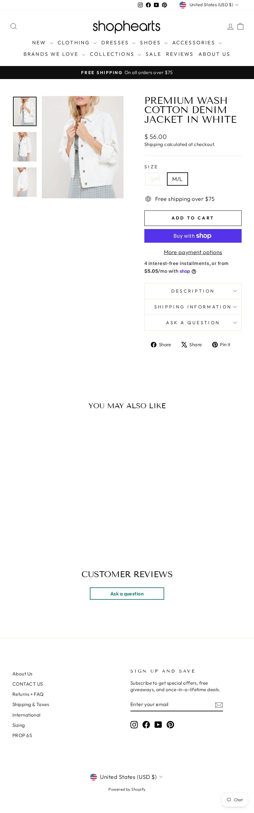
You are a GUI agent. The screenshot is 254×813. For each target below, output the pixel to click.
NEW (40, 42)
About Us (22, 674)
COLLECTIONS (113, 54)
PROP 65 (22, 735)
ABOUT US (215, 54)
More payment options (193, 252)
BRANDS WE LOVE (52, 54)
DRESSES (116, 42)
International (26, 715)
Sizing (18, 725)
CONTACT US (27, 684)
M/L (177, 179)
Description (193, 291)
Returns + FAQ (28, 694)
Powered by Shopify (126, 789)
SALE (153, 54)
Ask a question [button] (127, 593)
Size (151, 167)
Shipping (153, 144)
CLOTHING (75, 42)
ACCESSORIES (194, 42)
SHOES (151, 42)
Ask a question (193, 322)
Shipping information (193, 307)
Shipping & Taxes (30, 704)
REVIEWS (180, 54)
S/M (155, 179)
